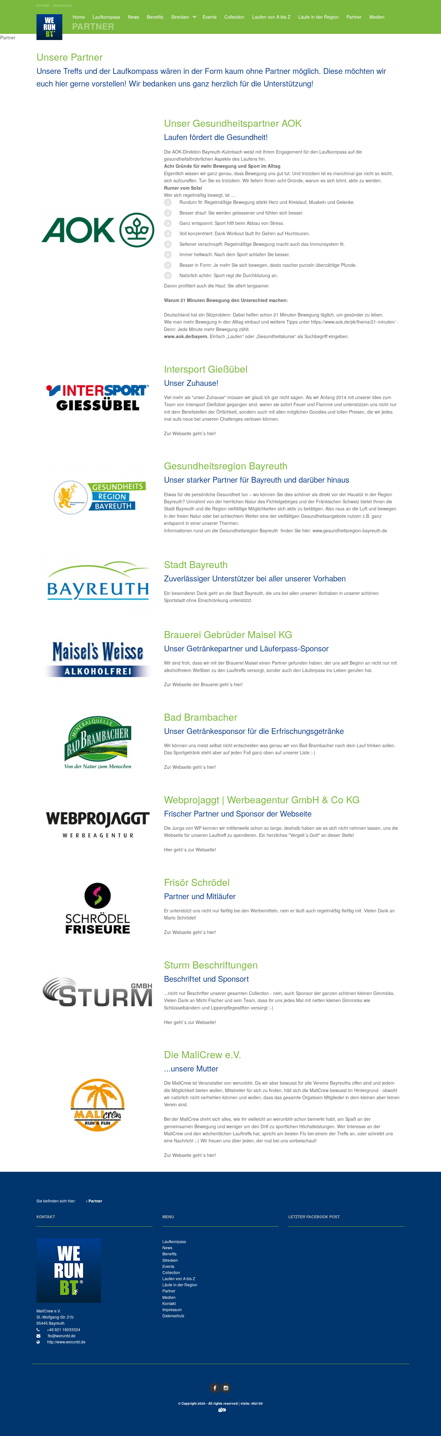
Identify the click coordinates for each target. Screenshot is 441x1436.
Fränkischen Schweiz (337, 501)
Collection (234, 17)
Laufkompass (106, 17)
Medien (377, 17)
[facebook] (215, 1388)
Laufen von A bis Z (271, 17)
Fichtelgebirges (282, 501)
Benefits (155, 17)
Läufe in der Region (318, 17)
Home (79, 17)
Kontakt (43, 5)
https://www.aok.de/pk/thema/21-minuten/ (353, 321)
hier (211, 433)
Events (210, 17)
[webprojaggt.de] (222, 1410)
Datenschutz (173, 1315)
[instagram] (226, 1388)
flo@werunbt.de (61, 1335)
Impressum (62, 5)
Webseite (205, 849)
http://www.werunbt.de (66, 1341)
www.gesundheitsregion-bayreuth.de (350, 530)
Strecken (180, 17)
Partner (354, 17)
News (133, 17)
